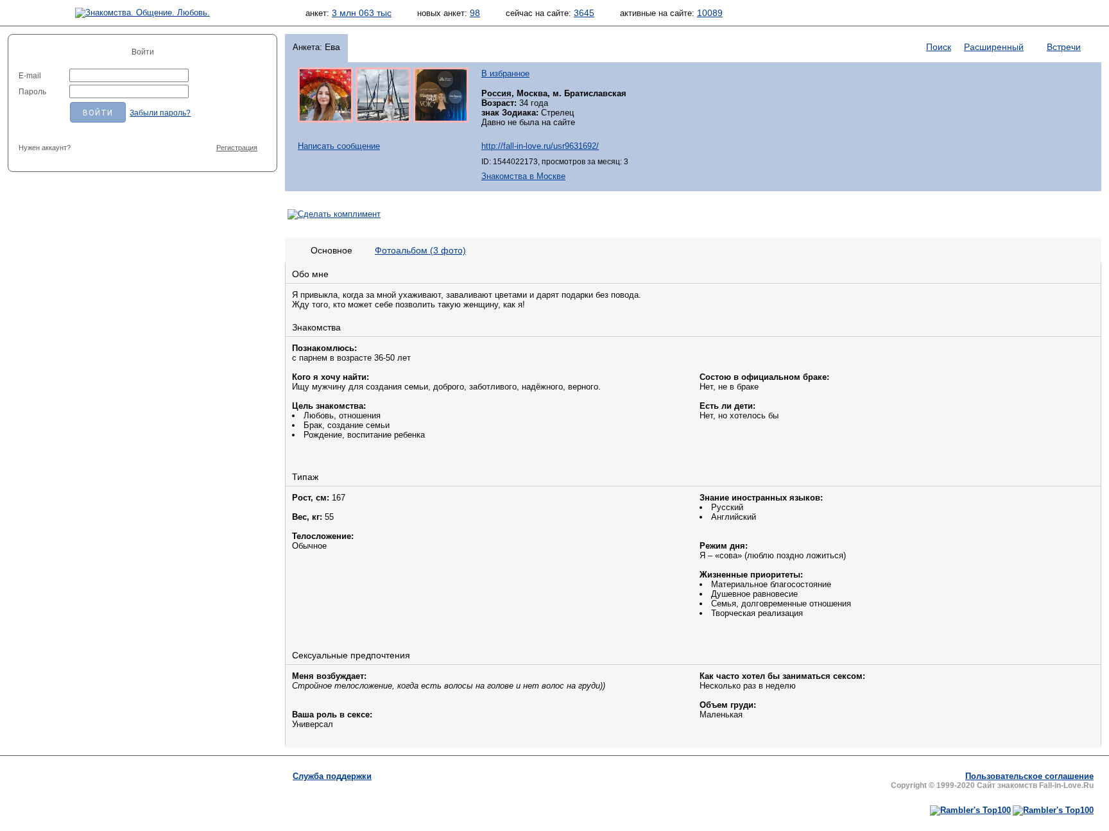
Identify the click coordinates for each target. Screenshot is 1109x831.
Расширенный (994, 47)
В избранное (505, 73)
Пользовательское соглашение (1029, 776)
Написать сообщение (339, 146)
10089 (710, 13)
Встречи (1064, 47)
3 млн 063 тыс (361, 13)
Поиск (938, 47)
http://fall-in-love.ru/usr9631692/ (540, 146)
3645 (584, 13)
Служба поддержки (332, 776)
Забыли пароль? (160, 112)
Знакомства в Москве (523, 176)
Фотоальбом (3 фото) (420, 250)
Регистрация (236, 147)
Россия (496, 93)
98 (475, 13)
